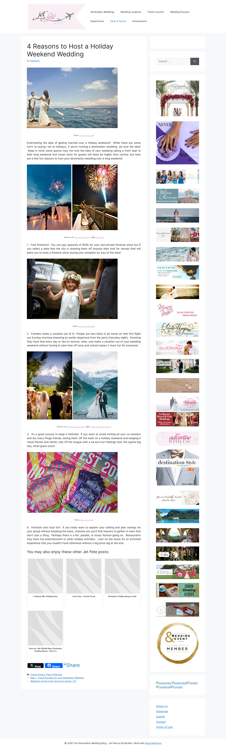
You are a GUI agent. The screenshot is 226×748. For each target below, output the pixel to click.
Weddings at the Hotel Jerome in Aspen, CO (53, 681)
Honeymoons (139, 21)
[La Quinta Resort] (177, 425)
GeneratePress (153, 743)
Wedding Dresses (179, 11)
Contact (161, 721)
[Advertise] (177, 438)
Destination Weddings (102, 11)
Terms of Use (164, 727)
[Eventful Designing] (177, 535)
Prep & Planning (54, 674)
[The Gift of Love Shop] (177, 553)
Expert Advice (37, 674)
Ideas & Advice (118, 21)
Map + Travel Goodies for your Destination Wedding (57, 677)
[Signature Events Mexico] (177, 254)
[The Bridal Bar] (177, 404)
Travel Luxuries (155, 11)
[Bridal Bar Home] (177, 498)
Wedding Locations (131, 11)
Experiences (97, 21)
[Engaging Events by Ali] (177, 572)
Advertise (162, 711)
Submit (160, 716)
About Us (162, 706)
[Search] (194, 61)
